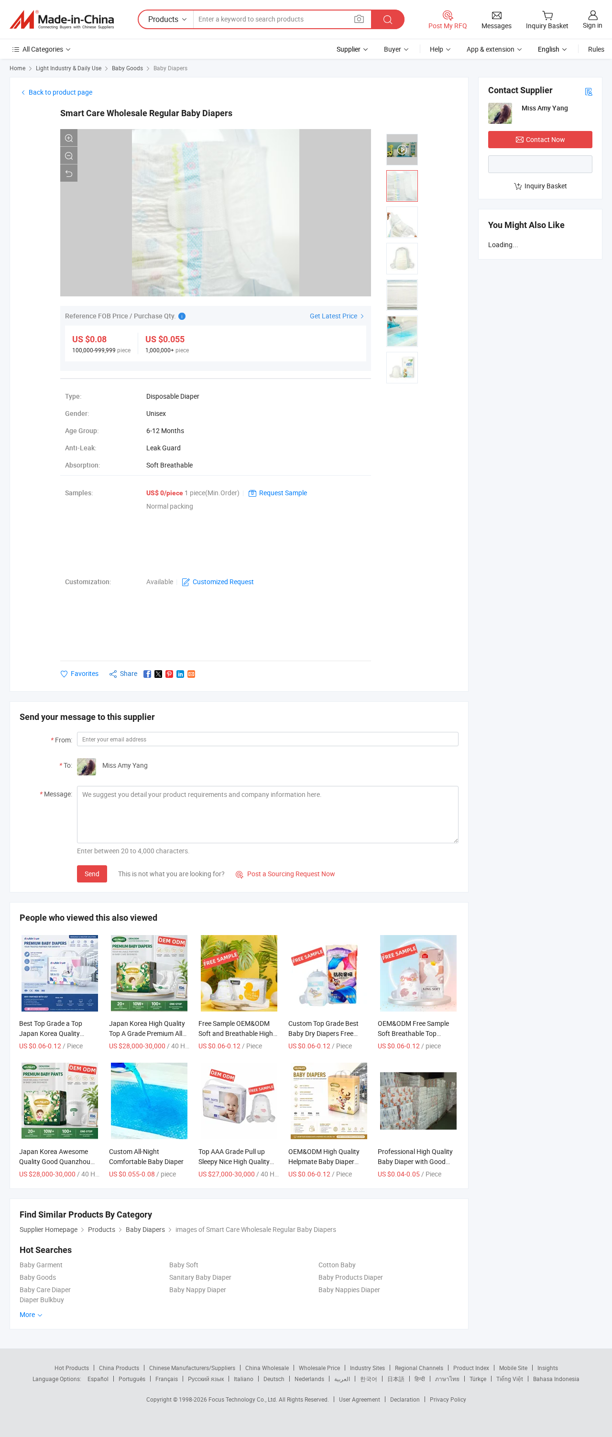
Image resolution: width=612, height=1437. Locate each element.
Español (98, 1379)
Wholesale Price (319, 1368)
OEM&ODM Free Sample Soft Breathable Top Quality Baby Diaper (413, 1033)
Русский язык (206, 1379)
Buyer (392, 49)
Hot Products (72, 1368)
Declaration (405, 1399)
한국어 (368, 1379)
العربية (342, 1379)
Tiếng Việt (509, 1379)
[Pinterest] (169, 674)
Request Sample (283, 492)
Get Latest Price (334, 315)
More (28, 1314)
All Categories (42, 49)
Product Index (471, 1368)
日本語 (395, 1379)
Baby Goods (127, 68)
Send (92, 873)
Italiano (243, 1379)
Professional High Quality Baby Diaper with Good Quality (415, 1161)
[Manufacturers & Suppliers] (62, 20)
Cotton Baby (337, 1264)
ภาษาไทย (447, 1379)
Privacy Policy (448, 1399)
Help (436, 49)
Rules (596, 49)
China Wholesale (267, 1368)
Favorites (84, 673)
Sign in (592, 25)
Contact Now (545, 139)
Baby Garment (41, 1264)
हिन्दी (420, 1379)
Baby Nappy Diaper (197, 1289)
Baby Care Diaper (45, 1289)
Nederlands (309, 1379)
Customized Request (223, 581)
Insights (547, 1368)
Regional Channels (419, 1368)
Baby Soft (183, 1264)
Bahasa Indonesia (556, 1379)
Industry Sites (367, 1368)
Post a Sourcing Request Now (285, 873)
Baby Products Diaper (350, 1277)
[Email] (191, 674)
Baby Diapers (170, 68)
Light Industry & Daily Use (68, 68)
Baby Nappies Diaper (349, 1289)
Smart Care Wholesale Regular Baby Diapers (146, 113)
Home (17, 68)
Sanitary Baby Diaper (200, 1277)
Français (166, 1379)
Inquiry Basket (546, 185)
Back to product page (60, 92)
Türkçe (478, 1379)
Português (132, 1379)
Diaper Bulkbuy (42, 1299)
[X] (158, 674)
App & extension (490, 49)
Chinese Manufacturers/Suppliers (192, 1368)
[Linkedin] (180, 674)
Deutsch (273, 1379)
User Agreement (359, 1399)
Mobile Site (513, 1368)
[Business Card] (588, 91)
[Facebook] (147, 674)
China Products (119, 1368)
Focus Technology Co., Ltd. (243, 1399)
